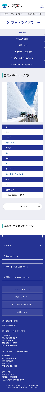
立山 (7, 153)
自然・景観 (9, 143)
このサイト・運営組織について (16, 267)
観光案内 (7, 245)
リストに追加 (22, 206)
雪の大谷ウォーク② (35, 14)
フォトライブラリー (18, 14)
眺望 (12, 174)
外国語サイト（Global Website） (17, 277)
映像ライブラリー (22, 297)
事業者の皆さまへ (11, 256)
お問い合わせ (22, 312)
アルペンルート (21, 174)
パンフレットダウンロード (22, 304)
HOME (6, 14)
